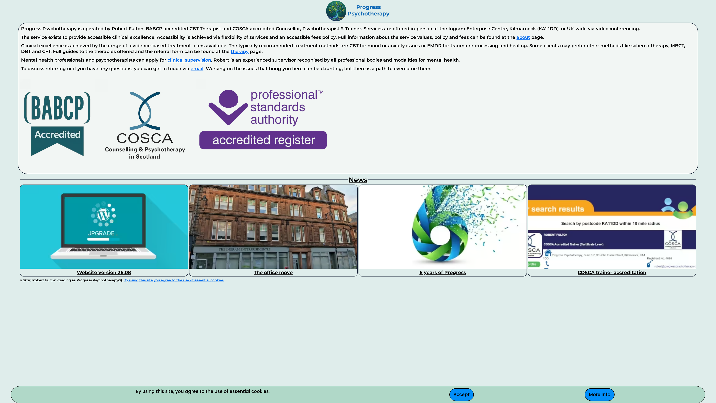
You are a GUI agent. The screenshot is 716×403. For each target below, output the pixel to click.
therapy (240, 51)
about (523, 37)
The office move (273, 272)
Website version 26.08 (104, 272)
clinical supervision (189, 60)
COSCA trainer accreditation (612, 272)
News (358, 180)
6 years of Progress (443, 272)
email (197, 68)
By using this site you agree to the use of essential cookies (174, 280)
